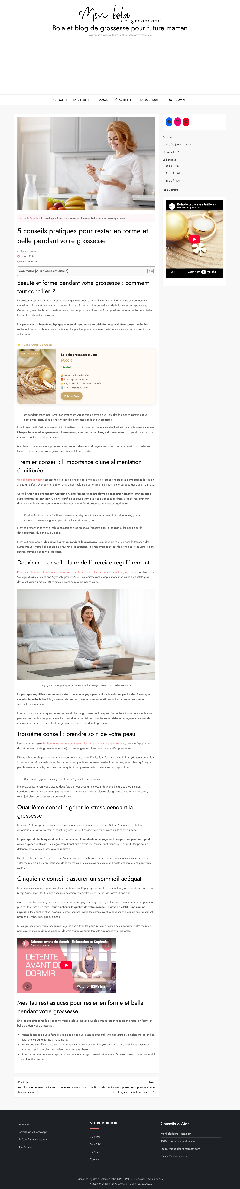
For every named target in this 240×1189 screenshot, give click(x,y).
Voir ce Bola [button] (71, 396)
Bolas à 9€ (172, 166)
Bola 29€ (95, 1144)
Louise (32, 251)
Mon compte (177, 100)
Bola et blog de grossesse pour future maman (120, 28)
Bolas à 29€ (172, 181)
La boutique (149, 100)
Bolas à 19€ (172, 173)
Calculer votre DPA (111, 1179)
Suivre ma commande (174, 1156)
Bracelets (95, 1152)
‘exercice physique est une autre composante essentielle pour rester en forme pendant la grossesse (76, 572)
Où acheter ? (124, 100)
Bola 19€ (95, 1137)
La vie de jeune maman (90, 100)
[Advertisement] (120, 68)
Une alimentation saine (30, 480)
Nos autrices (155, 1179)
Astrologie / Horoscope (33, 1132)
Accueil (24, 218)
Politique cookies (135, 1179)
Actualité (60, 100)
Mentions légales (87, 1179)
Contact (94, 1159)
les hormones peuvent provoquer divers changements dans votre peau (84, 743)
